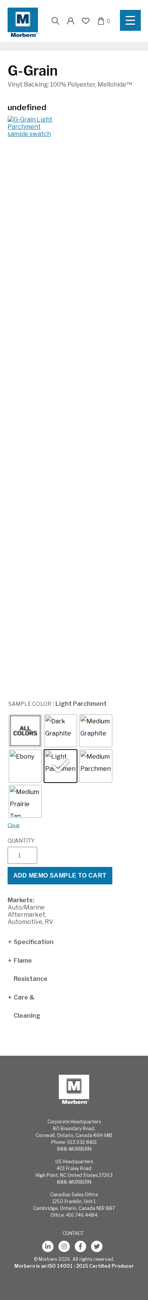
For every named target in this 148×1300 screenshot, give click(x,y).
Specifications (34, 942)
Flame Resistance (30, 969)
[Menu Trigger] (130, 20)
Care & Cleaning (27, 1006)
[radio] (25, 731)
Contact (73, 1233)
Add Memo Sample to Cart (60, 875)
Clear (14, 825)
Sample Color (29, 704)
